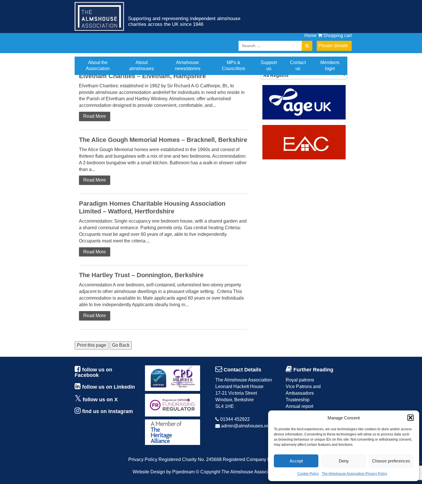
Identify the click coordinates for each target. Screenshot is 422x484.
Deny (344, 460)
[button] (410, 418)
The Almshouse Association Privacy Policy (354, 474)
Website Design (149, 471)
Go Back (120, 345)
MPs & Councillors (233, 65)
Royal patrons (300, 379)
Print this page (91, 345)
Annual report (299, 406)
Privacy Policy (142, 459)
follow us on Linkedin (108, 387)
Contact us (298, 65)
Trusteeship (297, 399)
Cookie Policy (308, 474)
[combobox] (304, 75)
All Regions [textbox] (276, 75)
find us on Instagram (107, 411)
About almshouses (141, 65)
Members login (329, 65)
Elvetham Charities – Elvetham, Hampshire (142, 76)
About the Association (98, 65)
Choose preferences (391, 460)
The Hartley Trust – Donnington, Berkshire (141, 275)
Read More (94, 116)
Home (310, 35)
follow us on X (100, 399)
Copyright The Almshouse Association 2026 (244, 471)
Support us (269, 65)
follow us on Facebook (93, 372)
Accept (296, 460)
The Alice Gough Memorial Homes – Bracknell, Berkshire (163, 139)
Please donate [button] (333, 45)
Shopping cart (337, 35)
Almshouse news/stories (187, 65)
